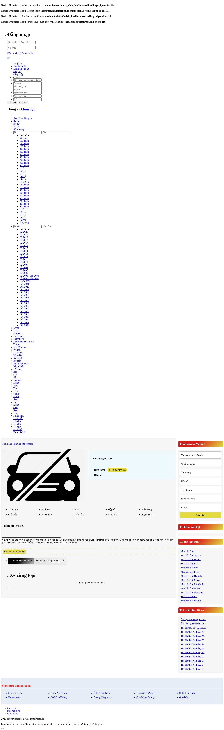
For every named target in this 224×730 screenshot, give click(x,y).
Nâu (15, 385)
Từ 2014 (24, 251)
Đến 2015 (24, 300)
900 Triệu (24, 165)
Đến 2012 (24, 308)
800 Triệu (24, 162)
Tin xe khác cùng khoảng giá (50, 560)
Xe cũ (16, 123)
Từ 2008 (24, 267)
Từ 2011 (24, 259)
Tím (15, 388)
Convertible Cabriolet (23, 341)
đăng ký (17, 71)
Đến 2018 (24, 292)
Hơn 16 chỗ (19, 432)
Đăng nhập (12, 53)
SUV (15, 330)
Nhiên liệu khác (21, 363)
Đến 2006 (24, 325)
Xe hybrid (18, 358)
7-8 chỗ (17, 426)
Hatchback (18, 339)
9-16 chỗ (17, 429)
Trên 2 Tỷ (24, 182)
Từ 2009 (24, 264)
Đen (15, 407)
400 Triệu (24, 151)
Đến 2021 (24, 284)
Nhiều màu (18, 415)
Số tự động (18, 129)
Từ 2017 (24, 242)
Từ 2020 (24, 234)
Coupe (16, 333)
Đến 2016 (24, 297)
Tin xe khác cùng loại (21, 560)
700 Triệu (24, 160)
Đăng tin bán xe (21, 68)
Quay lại (28, 109)
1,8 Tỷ (23, 179)
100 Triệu (24, 140)
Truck (16, 344)
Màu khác (18, 418)
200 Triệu (24, 146)
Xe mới (17, 121)
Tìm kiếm (23, 102)
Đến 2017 (24, 295)
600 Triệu (24, 157)
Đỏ (14, 402)
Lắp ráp (17, 369)
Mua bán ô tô (187, 551)
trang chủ (17, 63)
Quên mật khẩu (26, 53)
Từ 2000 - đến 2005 (29, 275)
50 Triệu (24, 138)
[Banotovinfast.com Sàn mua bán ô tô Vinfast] (8, 58)
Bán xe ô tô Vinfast (23, 443)
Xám (15, 399)
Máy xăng (18, 352)
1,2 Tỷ (23, 171)
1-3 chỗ (17, 421)
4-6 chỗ (17, 424)
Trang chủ (7, 443)
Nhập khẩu (18, 366)
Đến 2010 (24, 314)
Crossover (18, 336)
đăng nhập (18, 74)
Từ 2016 (24, 245)
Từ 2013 (24, 253)
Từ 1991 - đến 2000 (29, 278)
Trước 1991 (25, 281)
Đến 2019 (24, 289)
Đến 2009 (24, 317)
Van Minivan (19, 347)
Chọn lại (12, 102)
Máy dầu (17, 355)
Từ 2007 (24, 270)
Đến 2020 (24, 286)
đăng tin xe (12, 713)
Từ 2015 (24, 248)
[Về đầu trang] (2, 728)
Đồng (16, 404)
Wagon (16, 350)
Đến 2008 (24, 319)
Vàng (16, 393)
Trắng (16, 391)
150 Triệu (24, 143)
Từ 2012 (24, 256)
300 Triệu (24, 149)
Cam (15, 413)
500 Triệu (24, 154)
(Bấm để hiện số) (117, 470)
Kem (15, 410)
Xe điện (17, 361)
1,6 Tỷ (23, 176)
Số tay (16, 126)
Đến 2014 (24, 303)
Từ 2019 (24, 237)
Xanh (16, 396)
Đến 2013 (24, 306)
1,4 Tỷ (23, 173)
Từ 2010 (24, 262)
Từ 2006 (24, 273)
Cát (15, 374)
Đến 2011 (24, 311)
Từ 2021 (24, 231)
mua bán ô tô (19, 66)
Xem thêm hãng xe (22, 118)
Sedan (16, 328)
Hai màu (17, 380)
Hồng (16, 382)
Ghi (15, 377)
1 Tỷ (22, 168)
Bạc (15, 371)
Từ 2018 (24, 240)
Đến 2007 (24, 322)
